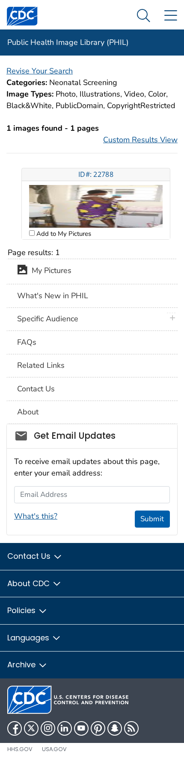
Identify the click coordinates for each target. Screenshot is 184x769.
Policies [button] (22, 610)
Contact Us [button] (30, 556)
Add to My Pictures (63, 233)
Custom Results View (140, 140)
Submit (152, 519)
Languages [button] (29, 637)
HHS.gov (20, 749)
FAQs (26, 342)
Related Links (41, 365)
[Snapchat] (114, 728)
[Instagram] (48, 728)
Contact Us (36, 389)
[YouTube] (81, 728)
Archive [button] (22, 664)
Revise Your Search (39, 71)
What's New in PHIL (52, 296)
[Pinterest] (98, 728)
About (28, 412)
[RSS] (131, 728)
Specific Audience (47, 319)
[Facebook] (14, 728)
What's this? (35, 516)
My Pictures (49, 271)
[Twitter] (31, 728)
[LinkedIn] (64, 728)
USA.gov (54, 749)
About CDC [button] (29, 583)
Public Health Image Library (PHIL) (68, 42)
